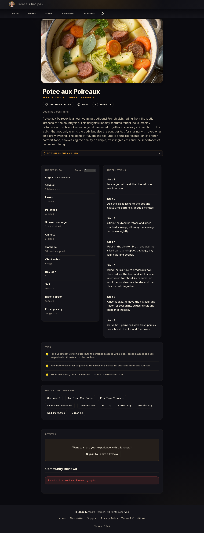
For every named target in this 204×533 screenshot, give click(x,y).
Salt (47, 284)
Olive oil (50, 184)
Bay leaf (50, 271)
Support (92, 518)
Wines (48, 13)
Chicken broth (54, 259)
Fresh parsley (53, 309)
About (63, 518)
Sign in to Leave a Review (102, 454)
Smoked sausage (56, 222)
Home (15, 13)
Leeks (49, 197)
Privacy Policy (109, 518)
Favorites (89, 13)
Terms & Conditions (133, 518)
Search (32, 13)
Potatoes (51, 209)
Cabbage (51, 247)
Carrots (50, 234)
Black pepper (53, 296)
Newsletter (68, 13)
